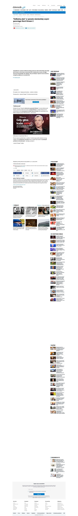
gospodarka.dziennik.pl (19, 16)
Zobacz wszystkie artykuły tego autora (19, 184)
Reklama (23, 513)
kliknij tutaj (44, 497)
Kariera (28, 513)
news (24, 16)
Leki (45, 505)
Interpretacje (15, 508)
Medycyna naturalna (48, 506)
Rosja (22, 170)
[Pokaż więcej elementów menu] (65, 10)
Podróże (25, 509)
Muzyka (35, 509)
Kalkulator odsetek (60, 507)
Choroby (46, 507)
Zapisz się (39, 494)
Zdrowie (25, 508)
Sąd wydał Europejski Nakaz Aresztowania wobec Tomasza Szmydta (18, 187)
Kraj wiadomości (45, 205)
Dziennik (14, 16)
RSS (64, 513)
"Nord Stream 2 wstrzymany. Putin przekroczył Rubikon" (35, 99)
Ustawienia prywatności (57, 513)
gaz (29, 170)
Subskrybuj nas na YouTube (19, 28)
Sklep (64, 5)
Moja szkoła (36, 506)
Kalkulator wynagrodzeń (61, 509)
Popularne (39, 205)
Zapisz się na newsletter (31, 28)
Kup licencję (23, 166)
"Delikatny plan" (17, 77)
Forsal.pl (14, 506)
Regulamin (33, 513)
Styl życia (46, 509)
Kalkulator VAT (60, 506)
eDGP (14, 505)
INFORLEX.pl (44, 5)
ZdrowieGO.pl (53, 5)
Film (35, 508)
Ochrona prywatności (40, 513)
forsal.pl (39, 5)
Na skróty (14, 501)
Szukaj (63, 7)
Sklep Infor (14, 509)
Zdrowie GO (24, 14)
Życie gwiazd (36, 507)
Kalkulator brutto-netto (61, 508)
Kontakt (14, 513)
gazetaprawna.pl (59, 5)
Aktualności (22, 12)
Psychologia (47, 508)
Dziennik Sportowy (37, 14)
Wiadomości (26, 506)
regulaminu (39, 491)
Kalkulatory (59, 501)
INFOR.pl (34, 5)
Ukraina (18, 170)
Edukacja (35, 505)
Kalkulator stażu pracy (61, 505)
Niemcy (26, 170)
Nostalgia (20, 14)
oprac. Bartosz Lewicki (16, 23)
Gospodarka (15, 12)
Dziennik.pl (26, 501)
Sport (25, 507)
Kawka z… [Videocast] (30, 14)
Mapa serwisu (49, 513)
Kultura (35, 510)
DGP (48, 5)
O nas (19, 513)
